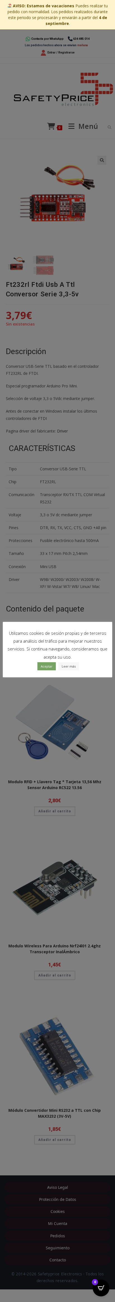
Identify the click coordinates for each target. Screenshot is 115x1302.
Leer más (69, 666)
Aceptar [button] (46, 666)
